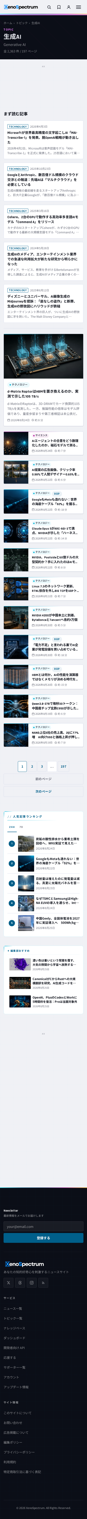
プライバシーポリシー (19, 1452)
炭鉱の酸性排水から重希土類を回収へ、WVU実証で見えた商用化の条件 (58, 843)
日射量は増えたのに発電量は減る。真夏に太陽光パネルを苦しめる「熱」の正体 (58, 882)
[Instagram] (32, 1283)
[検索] (49, 7)
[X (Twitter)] (8, 1283)
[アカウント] (69, 7)
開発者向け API (14, 1347)
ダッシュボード (14, 1338)
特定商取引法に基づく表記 (22, 1471)
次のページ (43, 791)
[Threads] (20, 1283)
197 (63, 766)
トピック (22, 23)
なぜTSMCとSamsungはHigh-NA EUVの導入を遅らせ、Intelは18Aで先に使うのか (57, 902)
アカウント (11, 1377)
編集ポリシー (13, 1442)
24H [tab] (12, 827)
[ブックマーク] (59, 7)
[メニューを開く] (78, 7)
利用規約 (10, 1462)
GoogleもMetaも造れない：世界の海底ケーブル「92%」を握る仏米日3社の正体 (58, 862)
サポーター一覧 (14, 1367)
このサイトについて (18, 1413)
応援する (10, 1357)
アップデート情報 (16, 1387)
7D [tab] (21, 827)
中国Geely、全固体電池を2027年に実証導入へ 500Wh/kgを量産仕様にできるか (58, 922)
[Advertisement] (43, 80)
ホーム (8, 23)
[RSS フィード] (43, 1283)
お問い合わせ (13, 1422)
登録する (43, 1238)
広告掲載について (16, 1432)
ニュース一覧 (13, 1308)
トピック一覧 (13, 1318)
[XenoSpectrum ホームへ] (21, 7)
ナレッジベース (14, 1328)
